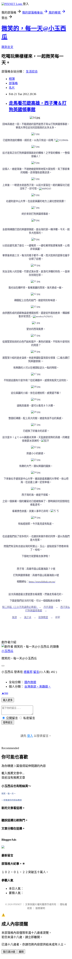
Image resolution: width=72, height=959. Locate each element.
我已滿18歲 (9, 951)
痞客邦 (28, 671)
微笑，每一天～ (8, 794)
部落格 (13, 83)
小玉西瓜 (7, 651)
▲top (4, 693)
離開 (21, 951)
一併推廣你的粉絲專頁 (11, 800)
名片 (12, 87)
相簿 (12, 78)
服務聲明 (40, 908)
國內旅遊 (30, 682)
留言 (36, 671)
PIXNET (17, 904)
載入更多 (8, 700)
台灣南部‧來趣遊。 (37, 686)
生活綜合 (32, 71)
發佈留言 (8, 722)
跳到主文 (7, 47)
